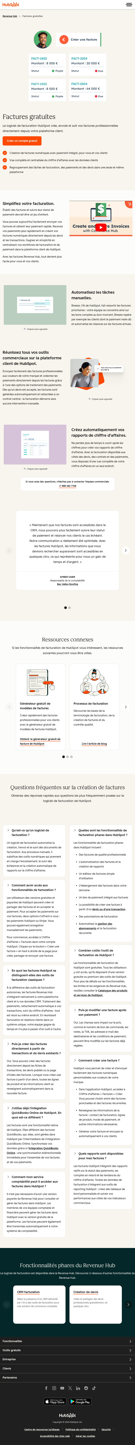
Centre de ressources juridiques (42, 1429)
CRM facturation (28, 1292)
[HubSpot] (11, 4)
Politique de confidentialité (81, 1429)
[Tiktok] (94, 1388)
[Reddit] (86, 1388)
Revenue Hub (10, 16)
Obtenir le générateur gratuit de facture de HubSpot (40, 741)
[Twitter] (70, 1388)
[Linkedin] (78, 1388)
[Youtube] (62, 1388)
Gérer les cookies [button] (85, 1436)
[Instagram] (54, 1388)
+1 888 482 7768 (67, 486)
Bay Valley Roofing (67, 584)
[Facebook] (46, 1388)
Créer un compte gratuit (22, 140)
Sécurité (106, 1429)
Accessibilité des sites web (55, 1436)
